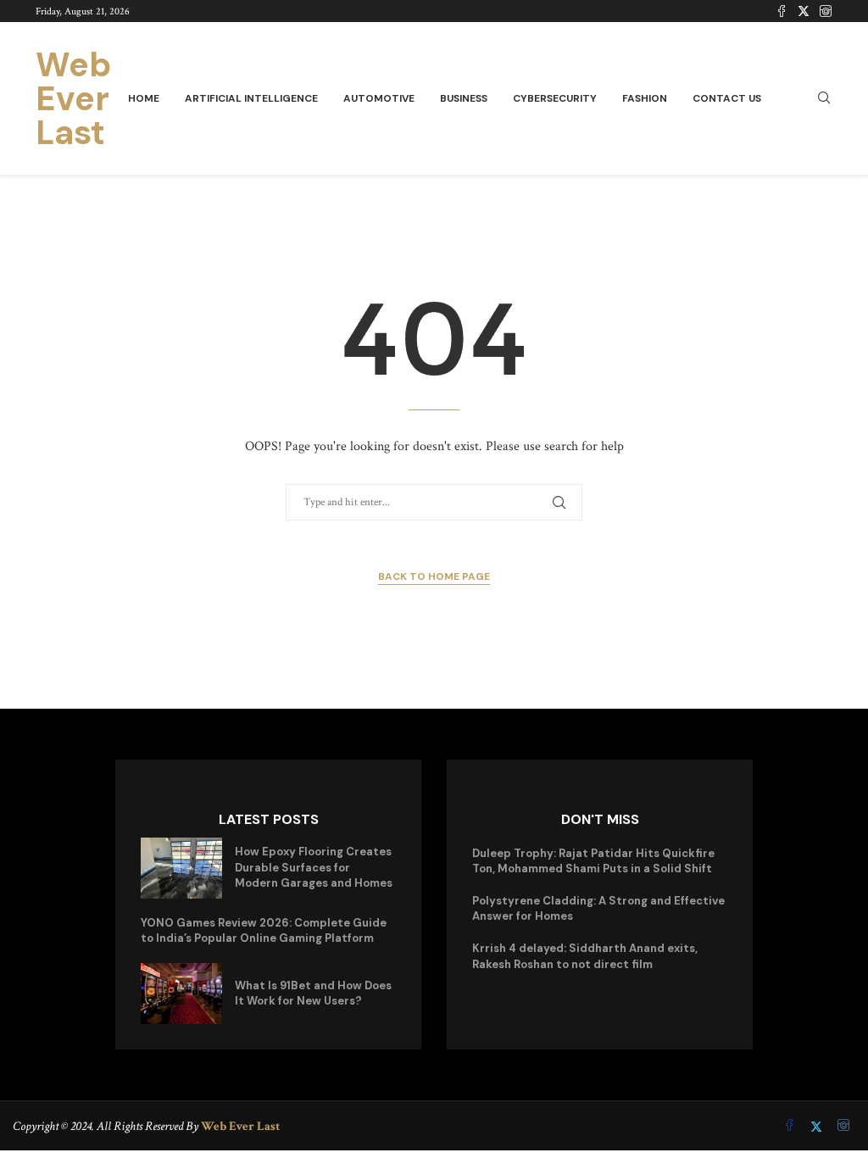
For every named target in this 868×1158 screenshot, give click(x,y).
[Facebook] (781, 11)
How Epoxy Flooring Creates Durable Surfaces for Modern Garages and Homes (313, 866)
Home (143, 98)
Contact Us (727, 98)
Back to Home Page (434, 576)
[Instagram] (825, 11)
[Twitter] (803, 11)
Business (463, 98)
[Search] (823, 99)
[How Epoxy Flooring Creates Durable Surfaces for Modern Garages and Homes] (181, 868)
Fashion (644, 98)
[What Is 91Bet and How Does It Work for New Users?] (181, 993)
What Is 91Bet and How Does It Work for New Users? (313, 993)
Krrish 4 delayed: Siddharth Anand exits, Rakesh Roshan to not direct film (585, 956)
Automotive (379, 98)
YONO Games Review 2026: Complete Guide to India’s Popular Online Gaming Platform (264, 930)
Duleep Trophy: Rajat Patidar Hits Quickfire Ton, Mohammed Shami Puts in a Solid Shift (593, 861)
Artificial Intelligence (251, 98)
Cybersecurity (555, 98)
